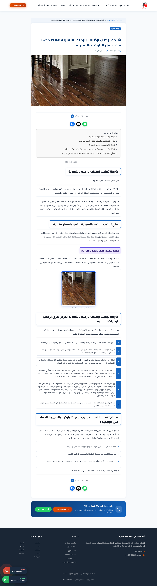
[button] (78, 133)
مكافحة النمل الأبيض (69, 562)
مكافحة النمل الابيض (81, 5)
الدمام (22, 543)
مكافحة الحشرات (70, 543)
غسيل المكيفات (70, 554)
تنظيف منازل (97, 5)
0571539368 (16, 5)
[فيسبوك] (72, 124)
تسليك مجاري (124, 5)
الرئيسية (119, 20)
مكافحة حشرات (111, 5)
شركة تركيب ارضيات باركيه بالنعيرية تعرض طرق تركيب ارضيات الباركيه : (88, 149)
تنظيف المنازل (71, 546)
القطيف (37, 550)
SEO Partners (67, 579)
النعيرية (21, 553)
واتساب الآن (42, 509)
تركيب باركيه (66, 5)
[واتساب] (84, 124)
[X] (78, 124)
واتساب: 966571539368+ (133, 555)
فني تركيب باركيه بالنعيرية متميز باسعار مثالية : (97, 141)
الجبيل (22, 546)
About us (54, 5)
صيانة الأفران (72, 550)
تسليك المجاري (71, 558)
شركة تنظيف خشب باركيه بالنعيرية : (101, 145)
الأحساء (37, 543)
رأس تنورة (37, 557)
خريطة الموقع (43, 5)
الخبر (39, 546)
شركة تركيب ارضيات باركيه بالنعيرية (102, 137)
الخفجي (37, 553)
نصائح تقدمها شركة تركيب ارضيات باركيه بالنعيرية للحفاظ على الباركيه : (88, 153)
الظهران (21, 550)
